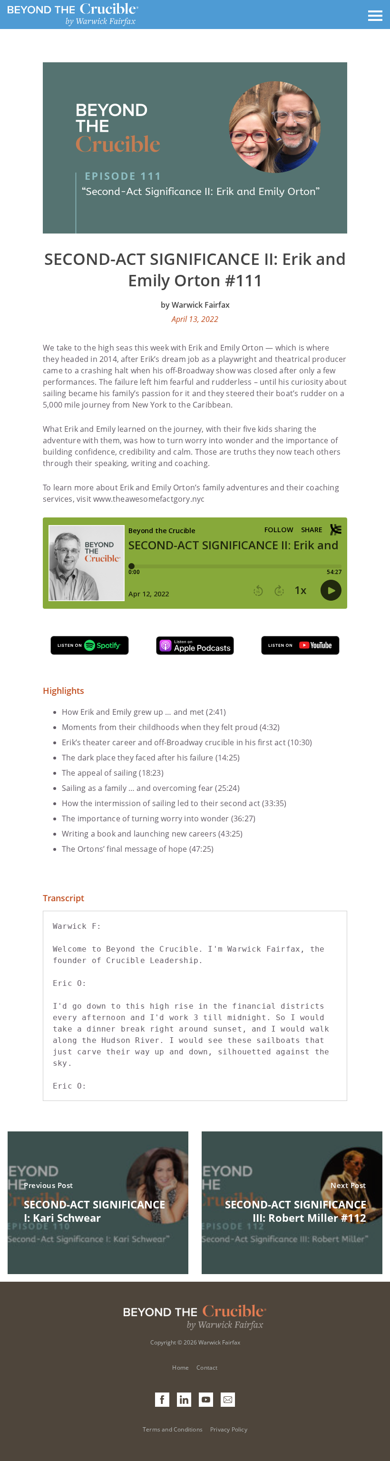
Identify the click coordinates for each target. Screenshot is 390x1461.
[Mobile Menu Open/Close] (375, 15)
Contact (206, 1368)
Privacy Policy (228, 1429)
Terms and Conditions (173, 1429)
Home (180, 1368)
